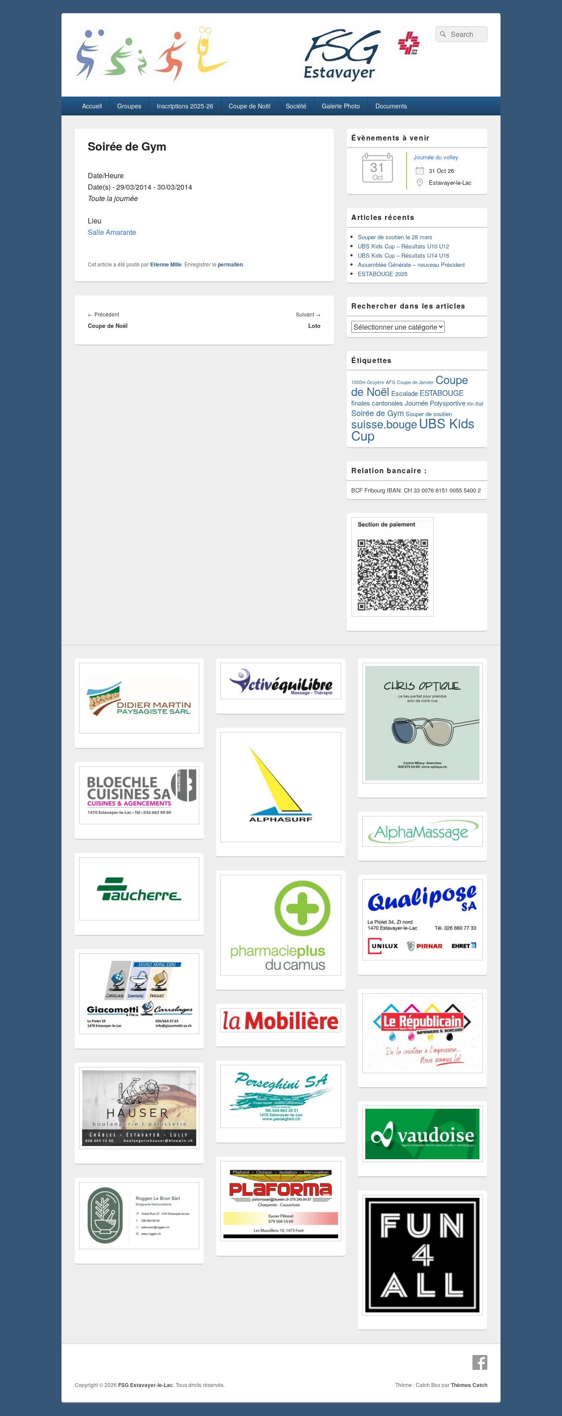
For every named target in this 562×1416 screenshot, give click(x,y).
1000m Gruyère (367, 382)
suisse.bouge (384, 423)
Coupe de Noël (249, 105)
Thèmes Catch (469, 1385)
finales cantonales (377, 402)
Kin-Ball (475, 403)
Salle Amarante (112, 232)
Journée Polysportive (435, 402)
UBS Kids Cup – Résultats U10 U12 (403, 246)
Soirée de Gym (377, 412)
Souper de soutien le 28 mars (395, 237)
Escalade (404, 393)
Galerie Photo (341, 105)
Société (296, 105)
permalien (230, 264)
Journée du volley (436, 157)
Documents (391, 105)
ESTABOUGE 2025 (382, 274)
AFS (390, 382)
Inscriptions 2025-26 (185, 105)
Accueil (92, 105)
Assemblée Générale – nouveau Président (411, 264)
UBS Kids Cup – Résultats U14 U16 (403, 255)
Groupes (129, 105)
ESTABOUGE (442, 393)
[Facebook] (479, 1362)
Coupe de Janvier (415, 382)
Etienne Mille (166, 264)
